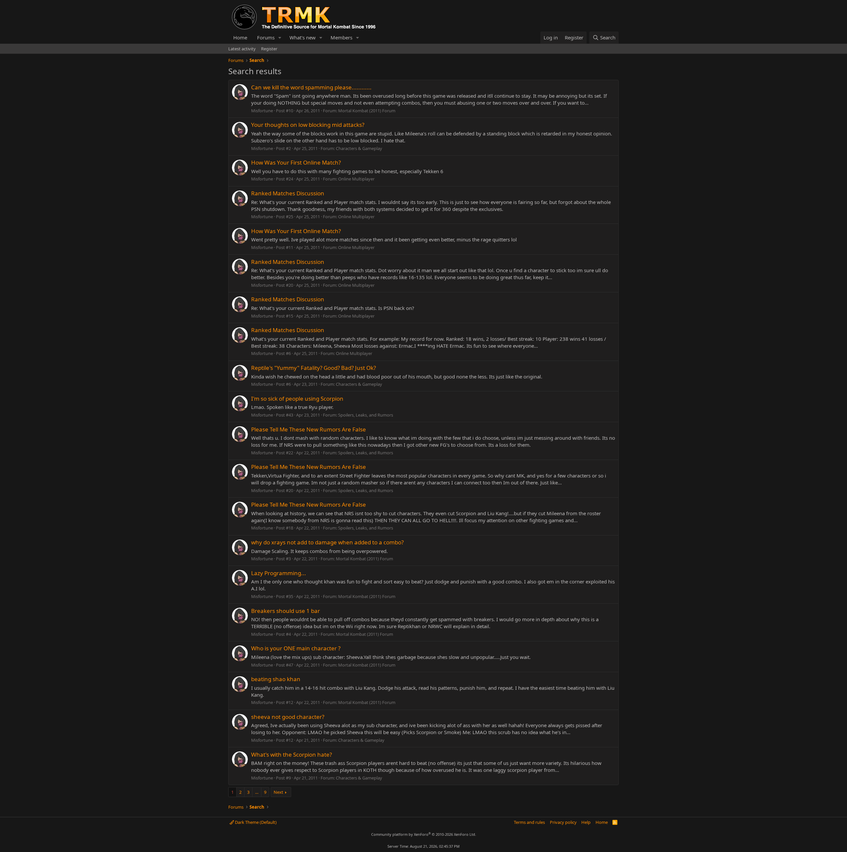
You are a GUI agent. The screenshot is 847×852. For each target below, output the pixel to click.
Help (586, 822)
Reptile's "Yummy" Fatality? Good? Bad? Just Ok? (313, 368)
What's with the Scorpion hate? (291, 754)
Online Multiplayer (356, 179)
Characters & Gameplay (359, 148)
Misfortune (262, 111)
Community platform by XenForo (423, 834)
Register (269, 49)
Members (341, 37)
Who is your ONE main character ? (295, 648)
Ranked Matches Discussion (287, 193)
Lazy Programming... (278, 573)
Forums (266, 37)
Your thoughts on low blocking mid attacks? (307, 124)
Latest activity (242, 49)
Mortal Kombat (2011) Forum (366, 111)
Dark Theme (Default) (255, 822)
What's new (303, 37)
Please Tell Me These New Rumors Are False (308, 429)
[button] (280, 37)
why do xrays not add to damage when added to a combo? (327, 542)
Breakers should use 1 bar (285, 611)
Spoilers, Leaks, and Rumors (365, 415)
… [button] (256, 792)
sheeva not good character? (287, 717)
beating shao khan (275, 679)
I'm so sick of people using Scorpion (297, 398)
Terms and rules (529, 822)
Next (278, 792)
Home (240, 37)
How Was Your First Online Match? (296, 162)
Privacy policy (563, 822)
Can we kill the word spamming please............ (311, 87)
